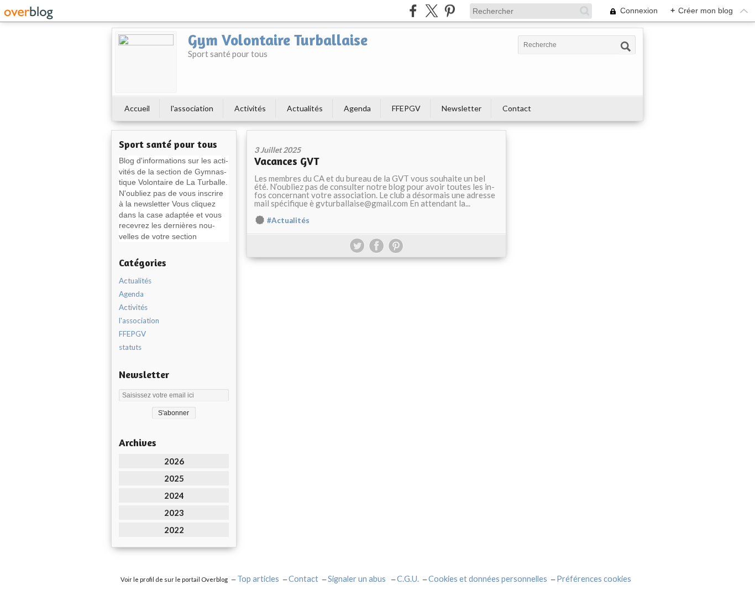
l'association (192, 108)
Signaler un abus (357, 578)
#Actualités (288, 220)
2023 (174, 513)
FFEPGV (406, 108)
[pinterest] (450, 10)
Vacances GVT (286, 160)
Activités (250, 108)
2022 (174, 530)
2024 (174, 495)
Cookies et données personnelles (487, 578)
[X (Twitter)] (431, 10)
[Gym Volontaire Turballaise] (146, 62)
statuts (130, 347)
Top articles (258, 578)
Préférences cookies (594, 578)
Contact (516, 108)
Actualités (305, 108)
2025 (174, 478)
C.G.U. (408, 578)
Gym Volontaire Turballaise (278, 40)
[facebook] (413, 10)
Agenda (357, 108)
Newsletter (461, 108)
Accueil (137, 108)
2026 (174, 461)
